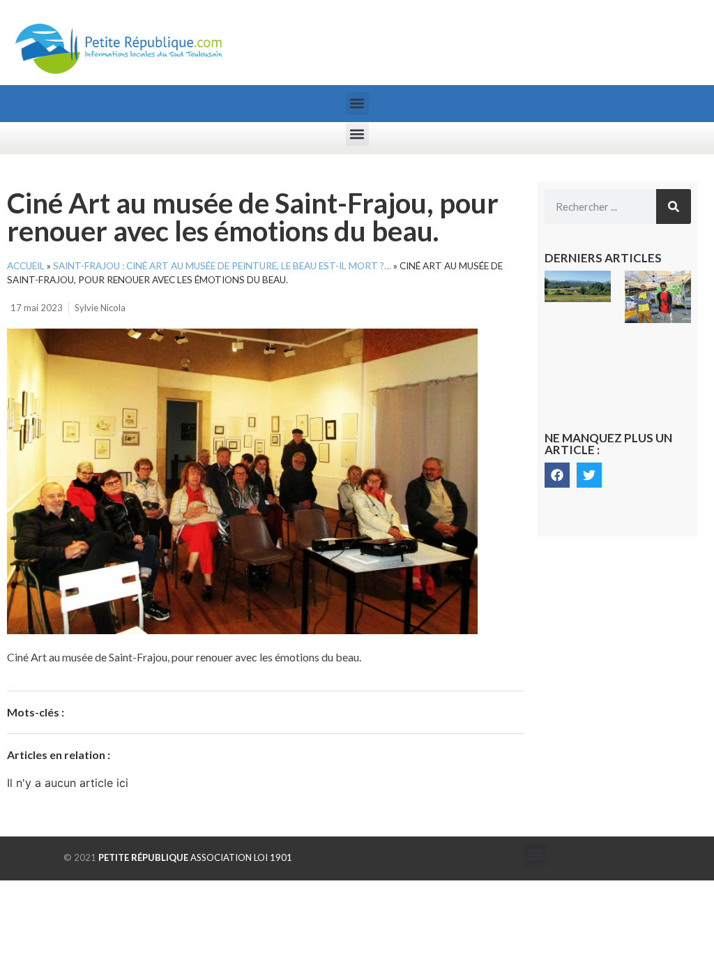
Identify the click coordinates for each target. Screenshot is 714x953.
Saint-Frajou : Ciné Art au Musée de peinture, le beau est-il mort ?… (222, 265)
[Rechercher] (673, 206)
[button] (357, 103)
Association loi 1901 (195, 857)
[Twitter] (589, 475)
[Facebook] (557, 475)
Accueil (26, 265)
